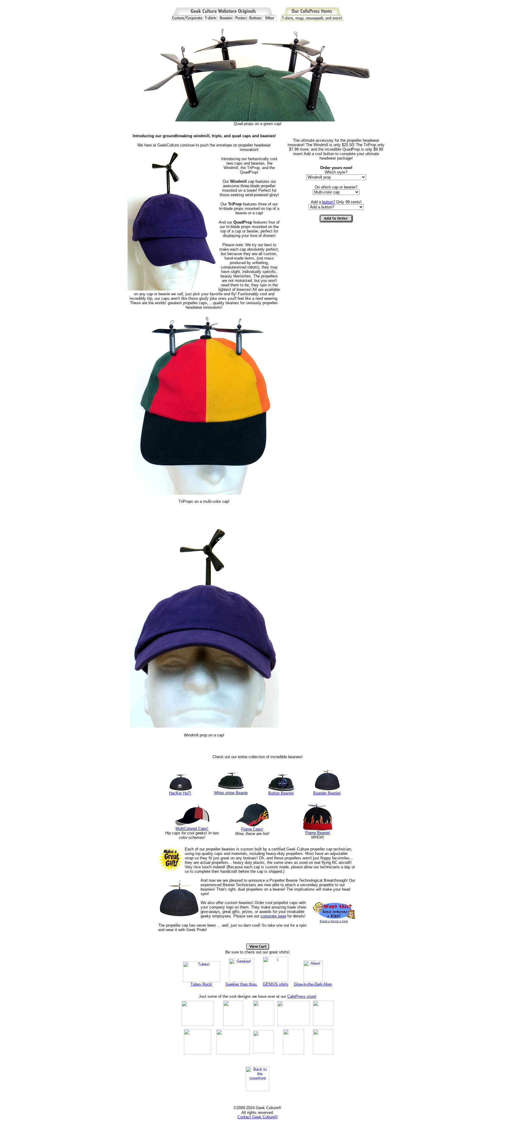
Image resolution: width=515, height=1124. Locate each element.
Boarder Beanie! (327, 793)
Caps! (203, 828)
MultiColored (187, 828)
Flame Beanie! (317, 832)
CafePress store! (302, 996)
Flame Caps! (252, 829)
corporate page (273, 916)
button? (328, 202)
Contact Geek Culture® (258, 1117)
